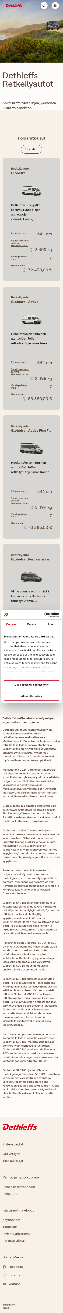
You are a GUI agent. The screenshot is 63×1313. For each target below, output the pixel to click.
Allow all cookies (31, 696)
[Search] (44, 5)
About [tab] (51, 624)
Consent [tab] (11, 624)
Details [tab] (31, 624)
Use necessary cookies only (31, 684)
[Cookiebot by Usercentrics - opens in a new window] (44, 614)
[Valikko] (53, 5)
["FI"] (14, 5)
